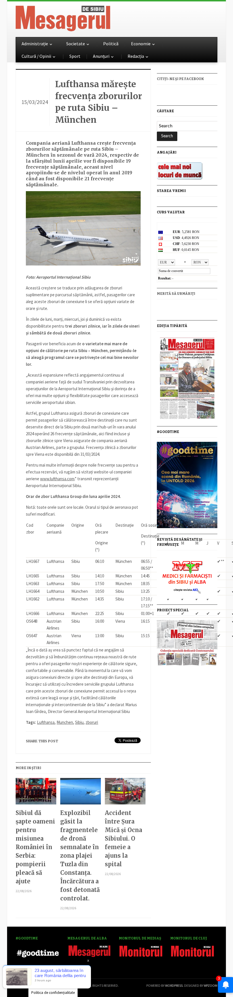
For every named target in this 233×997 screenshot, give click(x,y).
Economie (141, 43)
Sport (74, 56)
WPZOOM (210, 985)
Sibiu (79, 722)
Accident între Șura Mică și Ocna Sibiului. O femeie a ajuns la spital (123, 838)
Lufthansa (46, 722)
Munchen (65, 722)
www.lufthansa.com (57, 478)
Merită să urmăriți (176, 294)
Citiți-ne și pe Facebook (180, 79)
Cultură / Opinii (36, 56)
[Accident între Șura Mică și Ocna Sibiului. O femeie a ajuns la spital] (125, 793)
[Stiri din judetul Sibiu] (63, 17)
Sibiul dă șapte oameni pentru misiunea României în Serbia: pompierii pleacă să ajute (35, 847)
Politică (110, 43)
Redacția (136, 56)
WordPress (174, 985)
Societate (75, 43)
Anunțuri (101, 56)
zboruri (92, 722)
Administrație (35, 43)
